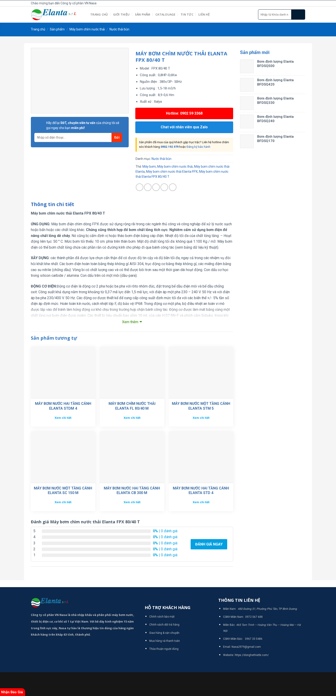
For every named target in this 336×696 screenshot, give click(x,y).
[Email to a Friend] (156, 187)
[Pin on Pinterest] (164, 187)
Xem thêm (130, 322)
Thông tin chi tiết (52, 204)
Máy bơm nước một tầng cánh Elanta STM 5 (201, 406)
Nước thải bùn (119, 29)
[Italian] (256, 2)
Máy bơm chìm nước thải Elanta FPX (172, 171)
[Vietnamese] (261, 2)
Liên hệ (204, 14)
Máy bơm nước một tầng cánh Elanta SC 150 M (63, 490)
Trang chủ (99, 14)
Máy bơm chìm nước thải (87, 29)
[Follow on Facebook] (287, 3)
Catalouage (165, 14)
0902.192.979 (170, 146)
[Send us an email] (302, 3)
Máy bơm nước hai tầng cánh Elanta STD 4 (201, 490)
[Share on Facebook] (139, 187)
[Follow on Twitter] (297, 3)
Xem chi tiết (63, 417)
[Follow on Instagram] (292, 3)
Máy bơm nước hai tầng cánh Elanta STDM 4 (63, 406)
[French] (251, 2)
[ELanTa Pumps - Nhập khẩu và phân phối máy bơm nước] (57, 14)
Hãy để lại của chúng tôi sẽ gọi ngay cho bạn (82, 125)
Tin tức (187, 14)
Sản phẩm (142, 14)
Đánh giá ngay (209, 544)
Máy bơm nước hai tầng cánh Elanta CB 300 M (132, 490)
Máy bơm (149, 166)
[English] (246, 2)
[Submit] (298, 14)
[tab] (52, 204)
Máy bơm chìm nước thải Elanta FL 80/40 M (132, 406)
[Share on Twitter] (148, 187)
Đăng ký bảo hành (198, 146)
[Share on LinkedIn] (172, 187)
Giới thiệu (121, 14)
